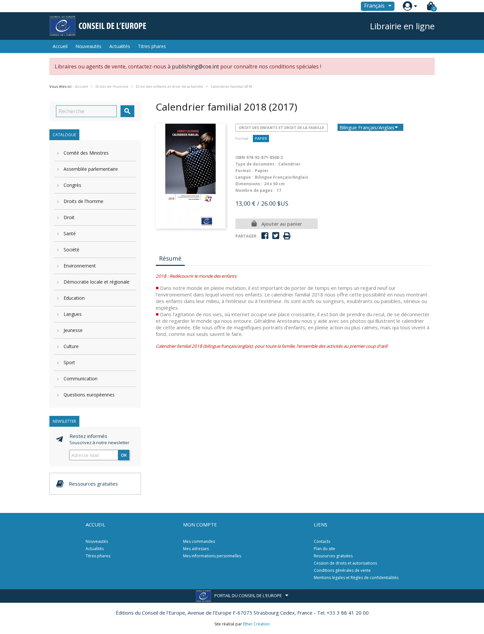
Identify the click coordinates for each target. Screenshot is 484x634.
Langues (73, 314)
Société (71, 249)
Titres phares (152, 46)
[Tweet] (275, 236)
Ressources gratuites (333, 556)
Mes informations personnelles (212, 556)
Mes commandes (199, 541)
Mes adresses (196, 548)
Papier (261, 138)
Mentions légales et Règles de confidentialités (356, 577)
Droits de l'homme (83, 201)
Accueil (60, 46)
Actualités (119, 46)
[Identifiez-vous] (407, 6)
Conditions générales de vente (342, 570)
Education (74, 298)
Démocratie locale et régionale (96, 282)
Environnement (80, 266)
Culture (71, 346)
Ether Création (256, 624)
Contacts (322, 541)
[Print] (286, 236)
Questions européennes (89, 395)
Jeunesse (73, 330)
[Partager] (264, 236)
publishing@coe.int (195, 66)
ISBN (240, 157)
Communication (80, 378)
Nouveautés (88, 46)
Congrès (72, 185)
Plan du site (324, 548)
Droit (69, 217)
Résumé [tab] (170, 258)
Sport (69, 362)
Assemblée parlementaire (91, 169)
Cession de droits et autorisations (345, 563)
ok (124, 455)
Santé (70, 233)
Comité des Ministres (86, 153)
